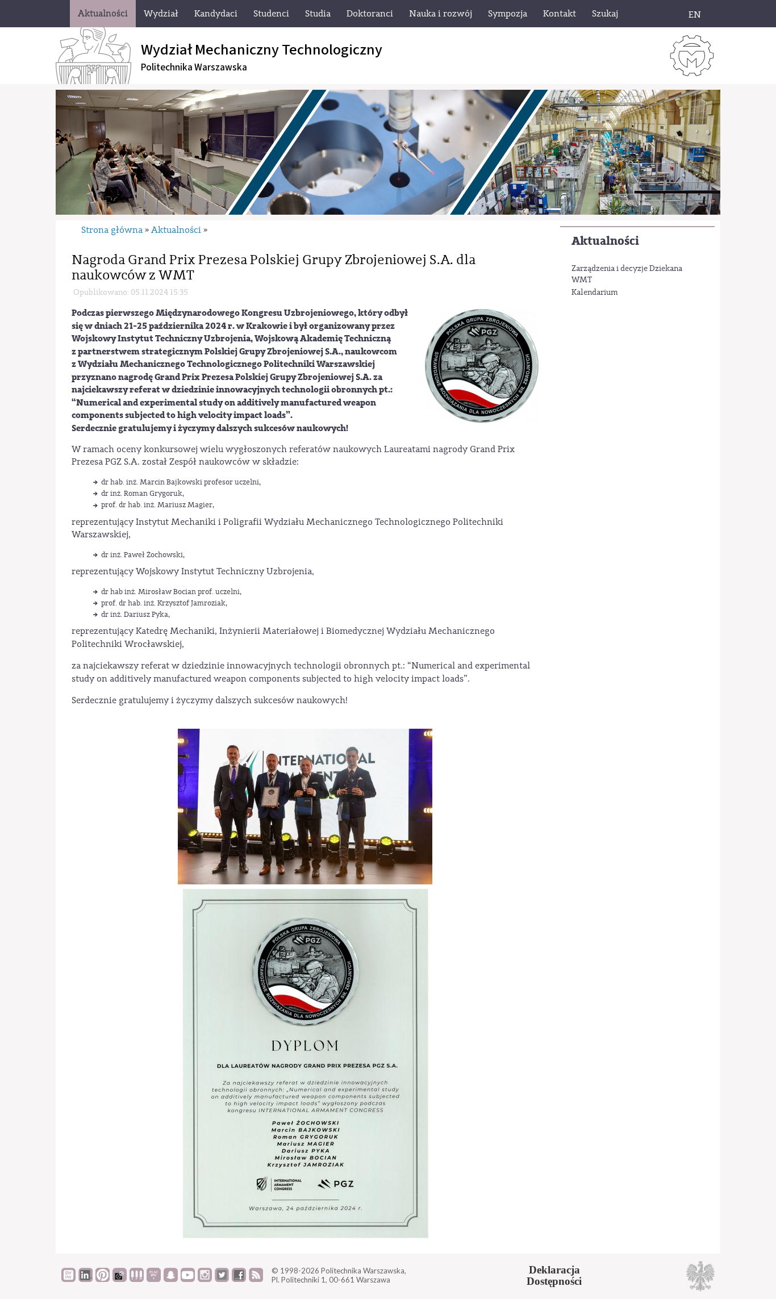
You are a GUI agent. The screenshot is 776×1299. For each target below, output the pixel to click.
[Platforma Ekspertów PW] (119, 1279)
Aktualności (605, 241)
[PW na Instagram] (205, 1279)
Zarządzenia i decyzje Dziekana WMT (626, 274)
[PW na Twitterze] (222, 1279)
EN (695, 14)
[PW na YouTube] (188, 1279)
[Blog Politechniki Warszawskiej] (154, 1279)
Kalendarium (594, 292)
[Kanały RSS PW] (256, 1279)
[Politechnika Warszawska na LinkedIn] (85, 1279)
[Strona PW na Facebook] (239, 1279)
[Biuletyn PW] (137, 1279)
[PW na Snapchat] (171, 1279)
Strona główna (112, 230)
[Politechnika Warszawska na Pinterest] (102, 1279)
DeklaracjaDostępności (554, 1276)
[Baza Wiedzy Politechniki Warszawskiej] (68, 1279)
